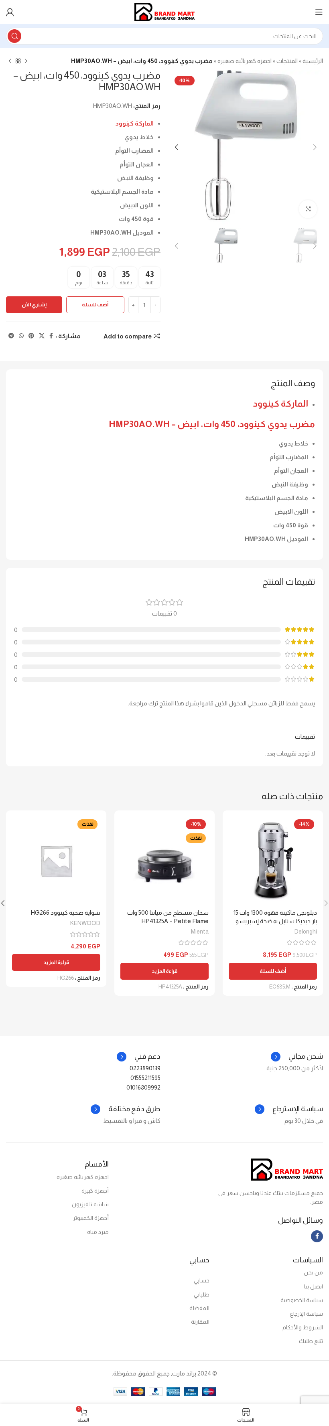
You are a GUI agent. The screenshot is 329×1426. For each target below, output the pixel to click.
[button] (273, 971)
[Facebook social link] (51, 335)
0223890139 (145, 1068)
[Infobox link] (138, 1056)
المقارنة (200, 1322)
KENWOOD (85, 923)
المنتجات (287, 60)
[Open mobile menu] (319, 12)
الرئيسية (313, 60)
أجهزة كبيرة (95, 1190)
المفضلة (199, 1308)
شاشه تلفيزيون (90, 1204)
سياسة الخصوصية (301, 1300)
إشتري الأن (34, 305)
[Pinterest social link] (31, 335)
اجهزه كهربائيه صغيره (244, 60)
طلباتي (201, 1294)
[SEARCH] (14, 36)
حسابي (201, 1280)
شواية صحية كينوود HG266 (65, 912)
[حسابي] (10, 12)
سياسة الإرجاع (306, 1314)
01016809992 (143, 1087)
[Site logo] (164, 11)
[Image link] (287, 1168)
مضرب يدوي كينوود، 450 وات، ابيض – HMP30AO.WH (212, 424)
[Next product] (10, 61)
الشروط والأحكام (302, 1327)
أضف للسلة (95, 305)
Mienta (200, 931)
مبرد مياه (98, 1232)
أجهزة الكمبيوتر (91, 1218)
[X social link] (42, 335)
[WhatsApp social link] (21, 335)
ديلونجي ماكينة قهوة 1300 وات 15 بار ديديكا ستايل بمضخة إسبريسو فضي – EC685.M (275, 921)
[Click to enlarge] (308, 209)
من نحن (313, 1272)
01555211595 (145, 1077)
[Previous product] (26, 61)
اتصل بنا (313, 1286)
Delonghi (305, 931)
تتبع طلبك (311, 1341)
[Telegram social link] (11, 335)
